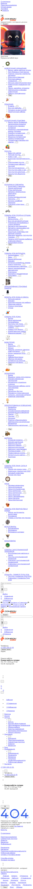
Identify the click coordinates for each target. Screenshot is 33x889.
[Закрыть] (2, 692)
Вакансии (4, 842)
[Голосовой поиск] (2, 589)
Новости (4, 840)
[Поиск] (2, 681)
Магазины (5, 849)
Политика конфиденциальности (13, 851)
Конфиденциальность (9, 872)
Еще (10, 95)
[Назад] (9, 720)
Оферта (4, 874)
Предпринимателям (9, 837)
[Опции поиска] (2, 587)
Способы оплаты (7, 858)
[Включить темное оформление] (2, 16)
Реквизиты (5, 847)
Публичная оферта (8, 853)
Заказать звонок (5, 649)
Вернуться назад (7, 826)
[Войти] (1, 684)
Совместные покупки (9, 839)
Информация (6, 844)
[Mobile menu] (2, 636)
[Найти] (5, 589)
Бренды (4, 830)
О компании (5, 833)
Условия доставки (8, 860)
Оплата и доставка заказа (10, 855)
